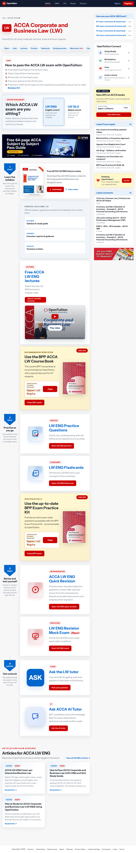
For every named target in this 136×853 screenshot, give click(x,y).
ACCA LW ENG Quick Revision (62, 578)
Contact (30, 849)
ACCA (47, 3)
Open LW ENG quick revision (64, 606)
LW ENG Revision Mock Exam (64, 630)
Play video (55, 328)
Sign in (117, 3)
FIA (64, 3)
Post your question (60, 687)
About (61, 849)
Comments (106, 849)
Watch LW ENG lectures (34, 299)
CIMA (57, 3)
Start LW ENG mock (60, 648)
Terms (121, 849)
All (130, 124)
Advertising (40, 849)
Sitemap (69, 849)
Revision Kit (14, 88)
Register (128, 3)
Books (73, 3)
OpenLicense (52, 849)
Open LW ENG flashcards (63, 483)
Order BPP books (34, 402)
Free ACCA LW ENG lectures (34, 276)
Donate (126, 181)
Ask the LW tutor (63, 672)
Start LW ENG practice (61, 446)
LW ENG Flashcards (66, 467)
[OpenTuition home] (10, 3)
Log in (115, 849)
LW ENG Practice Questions (64, 427)
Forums (83, 3)
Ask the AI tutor (58, 728)
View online (73, 189)
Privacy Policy (80, 849)
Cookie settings (94, 849)
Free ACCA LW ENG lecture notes (64, 171)
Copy (50, 389)
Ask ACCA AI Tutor (65, 709)
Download (56, 189)
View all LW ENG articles (78, 758)
